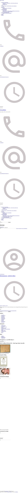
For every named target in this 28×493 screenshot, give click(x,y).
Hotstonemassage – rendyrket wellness (7, 11)
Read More (15, 310)
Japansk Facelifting (3, 328)
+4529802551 (1, 142)
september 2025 (3, 315)
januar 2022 (2, 322)
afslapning (1, 310)
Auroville (2, 218)
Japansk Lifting (5, 10)
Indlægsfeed (2, 336)
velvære (11, 310)
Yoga (2, 332)
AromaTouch (3, 326)
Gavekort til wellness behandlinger (7, 217)
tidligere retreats (3, 330)
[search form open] (0, 221)
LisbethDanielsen (2, 274)
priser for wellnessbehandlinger (5, 12)
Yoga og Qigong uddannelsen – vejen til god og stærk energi (10, 207)
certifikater (4, 3)
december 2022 (3, 321)
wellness (13, 310)
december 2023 (3, 318)
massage (8, 310)
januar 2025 (2, 316)
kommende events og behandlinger (7, 212)
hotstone (17, 228)
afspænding (4, 310)
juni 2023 (2, 320)
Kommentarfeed (3, 337)
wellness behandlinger (4, 9)
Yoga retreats (3, 7)
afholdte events (4, 213)
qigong (2, 5)
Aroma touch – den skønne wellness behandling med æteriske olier (11, 215)
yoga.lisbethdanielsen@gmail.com (4, 173)
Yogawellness (3, 110)
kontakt (2, 14)
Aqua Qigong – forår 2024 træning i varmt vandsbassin (9, 210)
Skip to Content (2, 0)
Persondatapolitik (5, 4)
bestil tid (2, 15)
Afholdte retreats (3, 325)
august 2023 (2, 319)
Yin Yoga (2, 6)
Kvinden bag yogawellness (4, 2)
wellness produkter (3, 331)
